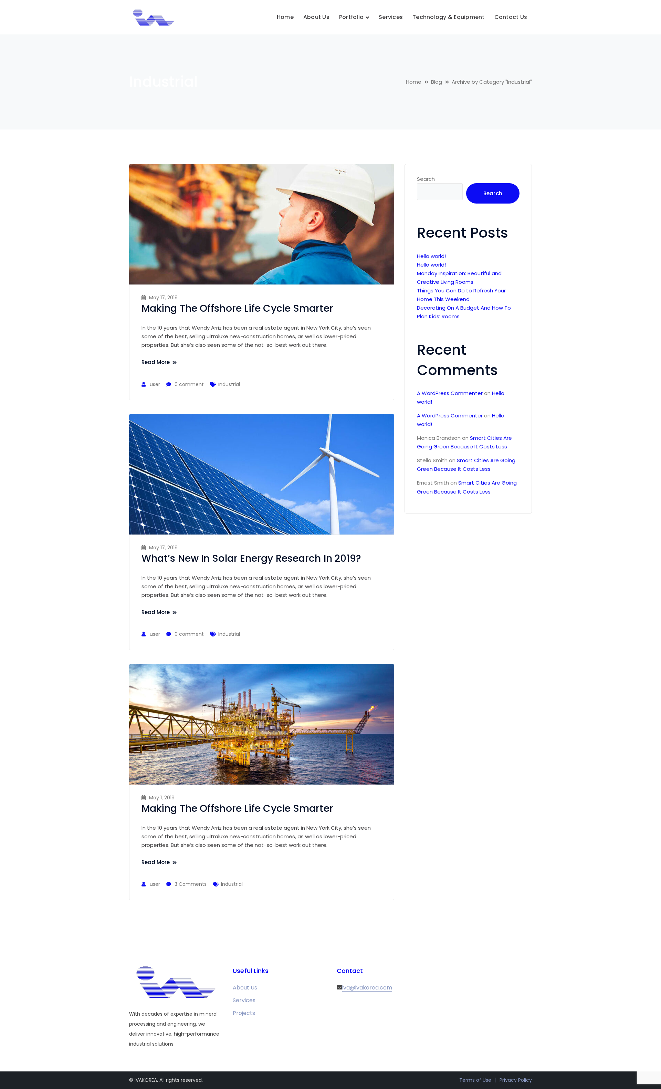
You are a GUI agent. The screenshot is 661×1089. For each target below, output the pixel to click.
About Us (245, 988)
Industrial (229, 384)
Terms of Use (475, 1080)
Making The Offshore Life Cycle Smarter (237, 308)
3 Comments (191, 884)
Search (426, 179)
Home (413, 81)
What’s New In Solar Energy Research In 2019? (251, 558)
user (155, 384)
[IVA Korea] (153, 17)
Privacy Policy (516, 1080)
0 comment (189, 384)
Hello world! (431, 256)
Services (244, 1000)
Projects (244, 1013)
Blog (436, 81)
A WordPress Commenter (450, 393)
